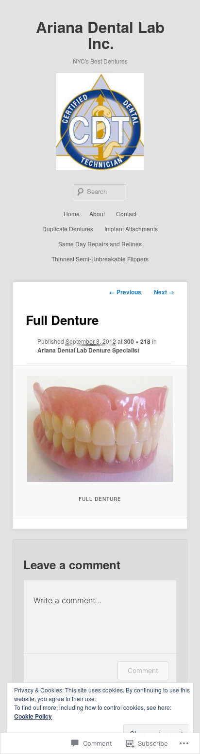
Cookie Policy (33, 716)
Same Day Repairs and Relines (100, 244)
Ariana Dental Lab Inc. (100, 35)
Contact (126, 213)
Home (72, 213)
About (97, 213)
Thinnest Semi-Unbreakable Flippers (100, 259)
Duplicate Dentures (67, 229)
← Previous (125, 292)
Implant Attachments (131, 229)
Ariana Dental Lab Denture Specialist (88, 350)
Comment (143, 670)
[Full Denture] (100, 429)
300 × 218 (137, 341)
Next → (164, 292)
